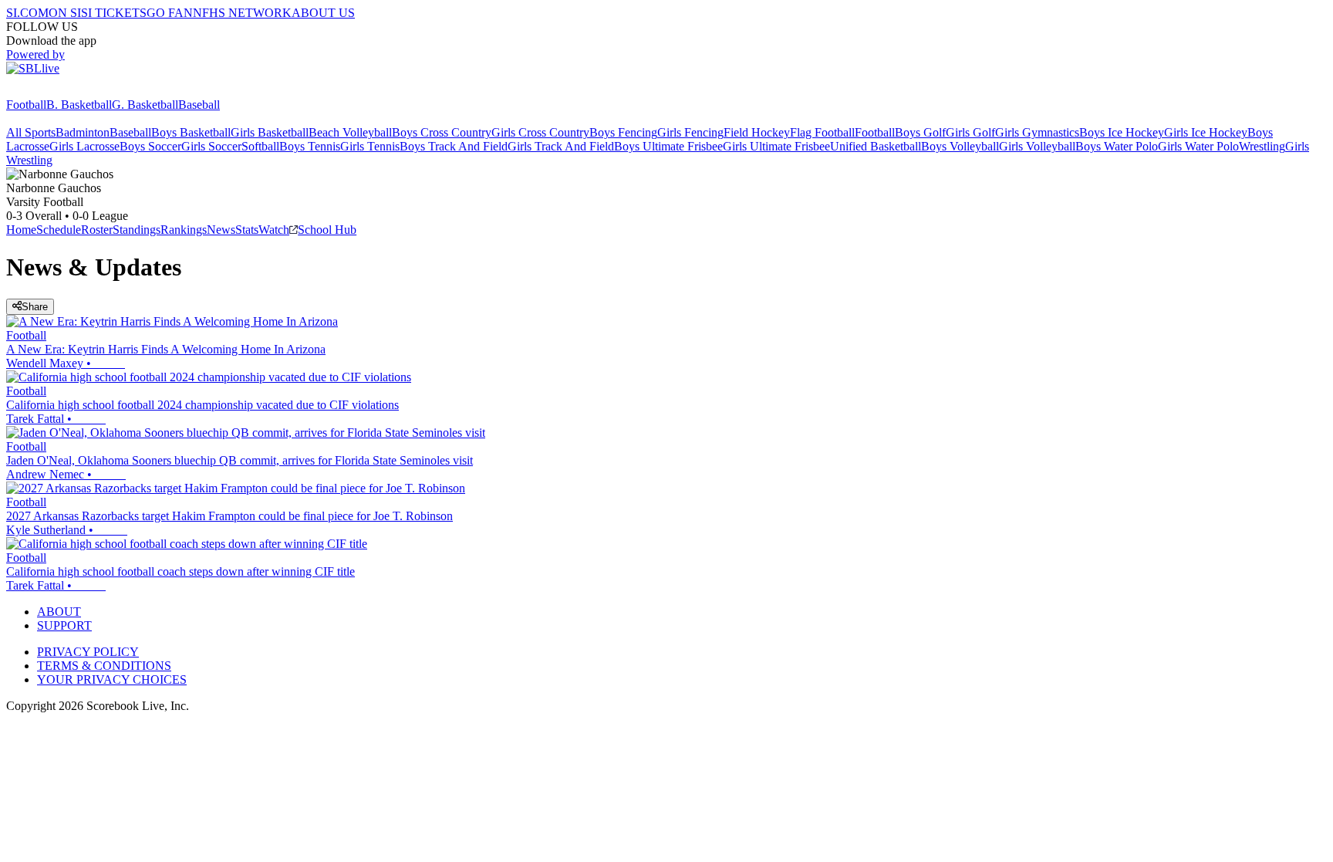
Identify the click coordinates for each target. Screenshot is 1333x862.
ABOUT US (323, 12)
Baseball (199, 104)
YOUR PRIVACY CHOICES (112, 679)
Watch (273, 229)
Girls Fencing (690, 132)
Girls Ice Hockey (1205, 132)
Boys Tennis (309, 146)
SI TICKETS (114, 12)
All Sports (31, 132)
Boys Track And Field (454, 146)
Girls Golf (970, 132)
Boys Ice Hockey (1121, 132)
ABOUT (59, 611)
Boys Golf (920, 132)
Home (21, 229)
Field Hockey (757, 132)
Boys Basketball (191, 132)
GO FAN (170, 12)
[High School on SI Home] (65, 90)
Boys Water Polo (1116, 146)
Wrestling (1262, 146)
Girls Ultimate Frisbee (776, 146)
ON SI (65, 12)
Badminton (83, 132)
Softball (260, 146)
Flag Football (822, 132)
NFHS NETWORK (242, 12)
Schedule (58, 229)
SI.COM (27, 12)
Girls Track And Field (561, 146)
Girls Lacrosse (84, 146)
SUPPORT (64, 625)
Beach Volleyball (350, 132)
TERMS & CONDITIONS (104, 665)
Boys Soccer (150, 146)
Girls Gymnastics (1037, 132)
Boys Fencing (623, 132)
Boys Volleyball (960, 146)
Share (35, 307)
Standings (136, 229)
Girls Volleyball (1037, 146)
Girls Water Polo (1198, 146)
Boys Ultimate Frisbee (668, 146)
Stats (246, 229)
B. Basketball (79, 104)
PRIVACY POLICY (88, 651)
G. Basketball (145, 104)
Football (26, 104)
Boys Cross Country (441, 132)
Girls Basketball (270, 132)
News (221, 229)
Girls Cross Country (540, 132)
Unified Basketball (875, 146)
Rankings (183, 229)
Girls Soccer (211, 146)
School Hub (327, 229)
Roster (97, 229)
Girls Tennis (370, 146)
